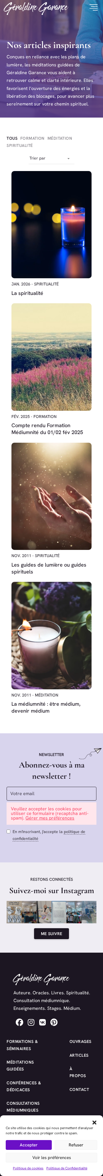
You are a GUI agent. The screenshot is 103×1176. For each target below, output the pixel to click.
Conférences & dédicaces (24, 1086)
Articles (76, 1055)
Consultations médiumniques (23, 1107)
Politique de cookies (28, 1168)
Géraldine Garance (36, 7)
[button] (94, 1122)
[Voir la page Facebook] (19, 1022)
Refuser (76, 1145)
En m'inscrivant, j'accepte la (49, 835)
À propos (76, 1072)
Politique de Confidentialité (66, 1168)
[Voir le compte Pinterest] (54, 1022)
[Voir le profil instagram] (31, 1022)
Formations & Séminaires (22, 1045)
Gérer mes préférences (49, 818)
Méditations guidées (20, 1066)
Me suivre (51, 933)
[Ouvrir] (91, 8)
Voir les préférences (51, 1157)
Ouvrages (76, 1041)
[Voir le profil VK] (42, 1022)
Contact (76, 1089)
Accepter (28, 1145)
